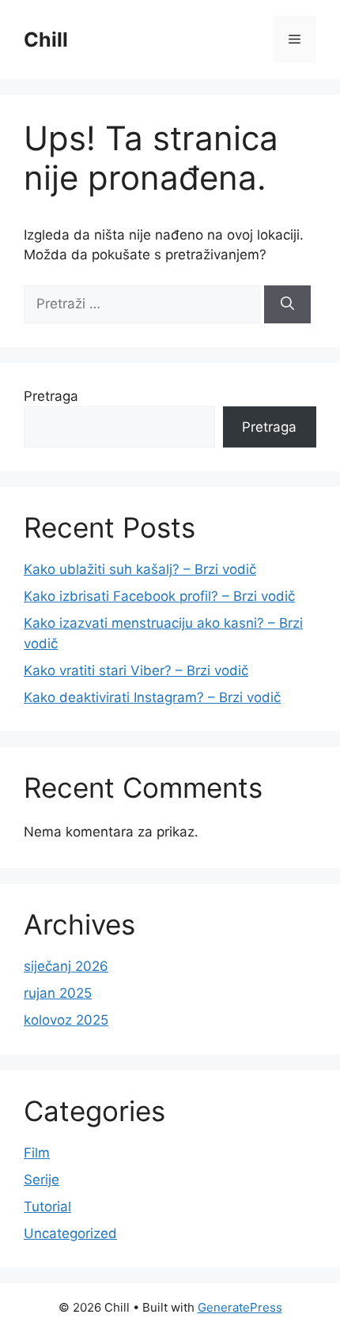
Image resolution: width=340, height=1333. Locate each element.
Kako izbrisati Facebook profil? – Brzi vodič (159, 596)
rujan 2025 (58, 993)
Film (37, 1153)
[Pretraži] (287, 304)
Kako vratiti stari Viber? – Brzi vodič (136, 670)
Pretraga (51, 396)
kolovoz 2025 (66, 1020)
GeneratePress (240, 1307)
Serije (41, 1180)
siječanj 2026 (66, 966)
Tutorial (47, 1206)
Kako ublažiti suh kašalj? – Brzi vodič (140, 569)
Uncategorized (70, 1233)
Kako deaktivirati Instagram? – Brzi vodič (152, 697)
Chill (46, 39)
